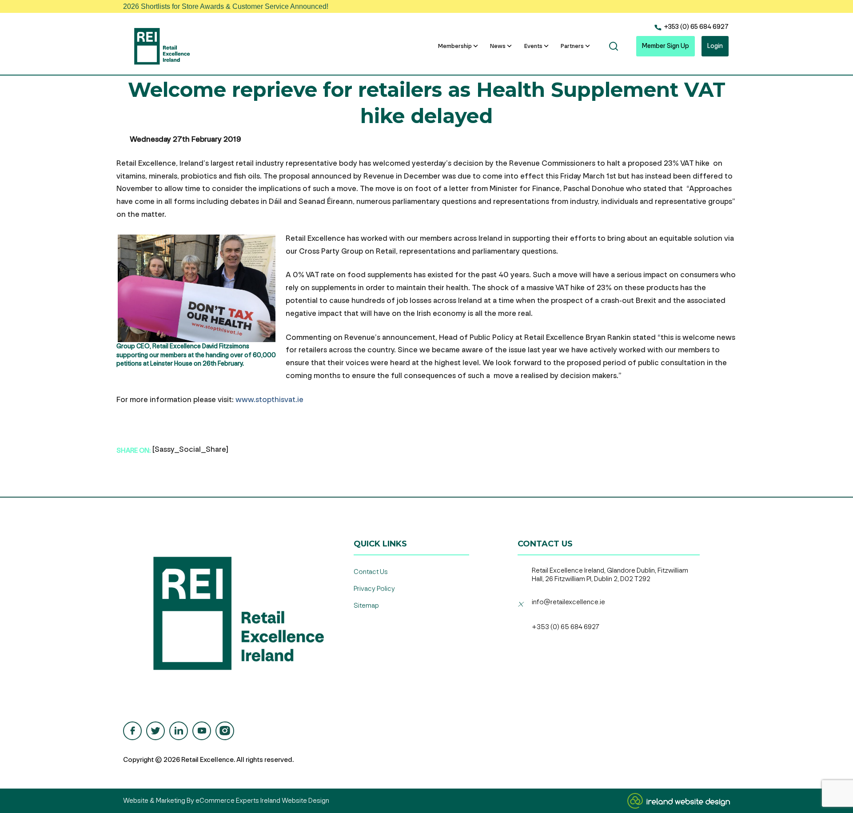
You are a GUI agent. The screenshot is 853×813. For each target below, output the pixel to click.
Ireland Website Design (294, 801)
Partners (572, 46)
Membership (455, 46)
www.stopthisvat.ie (269, 399)
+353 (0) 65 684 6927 (695, 27)
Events (533, 46)
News (498, 46)
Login (715, 46)
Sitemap (366, 606)
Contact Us (371, 572)
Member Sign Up (665, 46)
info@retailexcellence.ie (568, 602)
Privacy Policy (374, 589)
